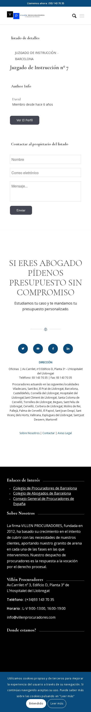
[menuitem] (72, 16)
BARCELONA (24, 59)
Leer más (57, 703)
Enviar (21, 210)
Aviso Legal (65, 433)
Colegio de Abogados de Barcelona (42, 493)
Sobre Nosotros (29, 433)
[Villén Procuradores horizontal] (38, 16)
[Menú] (82, 15)
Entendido (36, 703)
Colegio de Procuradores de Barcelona (45, 488)
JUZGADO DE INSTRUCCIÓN (35, 53)
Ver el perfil (25, 120)
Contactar (48, 433)
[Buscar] (72, 16)
